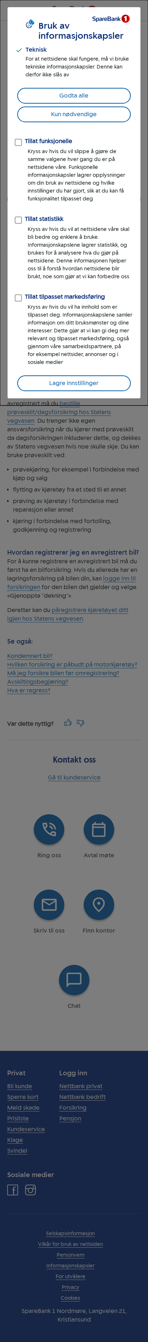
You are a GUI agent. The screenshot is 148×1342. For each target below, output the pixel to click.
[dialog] (74, 203)
